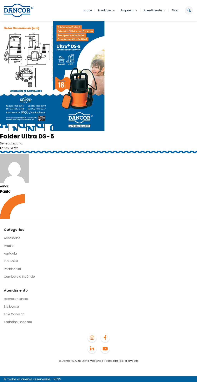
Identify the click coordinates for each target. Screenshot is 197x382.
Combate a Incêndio (19, 276)
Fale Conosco (14, 314)
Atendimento (152, 10)
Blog (175, 10)
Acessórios (12, 238)
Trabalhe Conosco (18, 322)
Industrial (11, 261)
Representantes (16, 299)
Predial (9, 246)
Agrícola (10, 253)
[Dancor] (18, 10)
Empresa (127, 10)
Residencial (12, 269)
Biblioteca (11, 306)
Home (88, 10)
